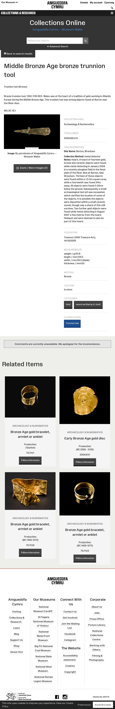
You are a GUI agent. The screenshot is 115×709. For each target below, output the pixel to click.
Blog (16, 634)
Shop (16, 645)
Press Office (96, 619)
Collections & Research (18, 13)
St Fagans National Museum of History (43, 621)
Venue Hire (16, 652)
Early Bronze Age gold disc (84, 438)
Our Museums (8, 2)
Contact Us (70, 611)
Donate (84, 2)
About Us (97, 606)
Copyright (70, 671)
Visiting (16, 611)
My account (96, 2)
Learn (16, 628)
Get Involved (70, 617)
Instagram (70, 639)
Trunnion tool (72, 323)
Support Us (16, 639)
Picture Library (96, 625)
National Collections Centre (96, 635)
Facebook (70, 634)
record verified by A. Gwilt (88, 304)
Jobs (97, 612)
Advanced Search (58, 46)
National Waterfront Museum (43, 636)
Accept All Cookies (103, 705)
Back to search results (19, 53)
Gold (68, 304)
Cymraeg (109, 2)
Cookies (70, 665)
